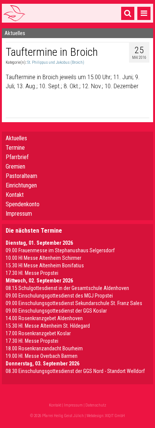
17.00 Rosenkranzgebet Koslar (38, 333)
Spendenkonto (23, 204)
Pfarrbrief (17, 157)
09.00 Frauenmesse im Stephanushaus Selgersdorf (60, 250)
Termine (15, 147)
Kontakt (15, 194)
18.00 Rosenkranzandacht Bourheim (44, 348)
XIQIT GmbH (115, 415)
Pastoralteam (21, 175)
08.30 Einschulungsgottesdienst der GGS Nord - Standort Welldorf (75, 371)
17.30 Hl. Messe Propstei (32, 273)
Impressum (19, 213)
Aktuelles (16, 138)
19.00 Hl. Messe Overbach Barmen (42, 356)
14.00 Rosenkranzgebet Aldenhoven (44, 318)
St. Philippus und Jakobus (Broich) (55, 62)
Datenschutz (95, 405)
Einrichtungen (21, 185)
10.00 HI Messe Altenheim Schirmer (43, 258)
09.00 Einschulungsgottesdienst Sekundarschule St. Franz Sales (74, 303)
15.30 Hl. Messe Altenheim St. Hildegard (48, 326)
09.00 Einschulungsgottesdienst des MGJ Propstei (59, 296)
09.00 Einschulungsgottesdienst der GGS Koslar (56, 311)
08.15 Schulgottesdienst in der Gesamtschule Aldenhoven (67, 288)
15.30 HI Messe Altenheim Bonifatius (45, 265)
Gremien (15, 166)
